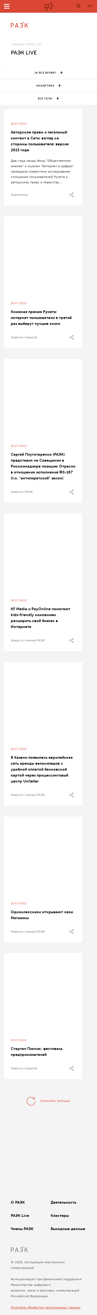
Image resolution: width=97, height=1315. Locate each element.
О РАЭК (18, 1202)
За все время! (45, 72)
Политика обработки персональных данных (46, 1307)
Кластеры (60, 1215)
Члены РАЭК (22, 1229)
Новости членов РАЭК (28, 640)
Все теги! (45, 98)
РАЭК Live (20, 1215)
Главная (17, 44)
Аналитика (45, 85)
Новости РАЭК (22, 492)
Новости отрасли (24, 337)
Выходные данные (68, 1229)
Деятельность (63, 1202)
